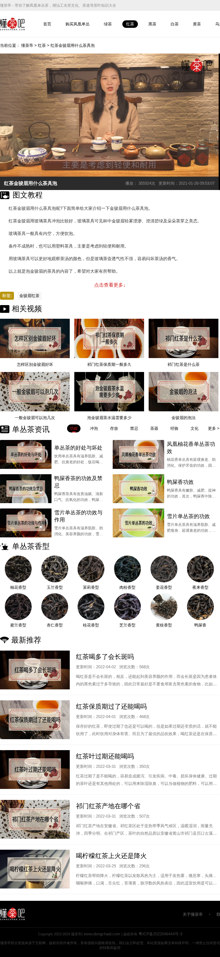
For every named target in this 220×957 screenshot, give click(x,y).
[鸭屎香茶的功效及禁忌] (26, 488)
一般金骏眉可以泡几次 (35, 417)
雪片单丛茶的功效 (188, 516)
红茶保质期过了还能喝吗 (111, 706)
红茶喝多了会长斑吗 (105, 656)
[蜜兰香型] (18, 606)
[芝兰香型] (127, 606)
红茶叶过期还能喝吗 (105, 756)
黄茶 (197, 24)
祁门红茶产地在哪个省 (108, 806)
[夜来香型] (200, 569)
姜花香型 (164, 587)
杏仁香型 (55, 625)
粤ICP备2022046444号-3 (160, 934)
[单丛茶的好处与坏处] (26, 454)
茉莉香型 (91, 587)
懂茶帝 (27, 45)
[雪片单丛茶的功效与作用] (26, 522)
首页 (47, 24)
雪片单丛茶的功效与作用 (78, 516)
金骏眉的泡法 (183, 417)
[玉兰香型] (54, 569)
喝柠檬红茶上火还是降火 (111, 855)
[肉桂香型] (127, 569)
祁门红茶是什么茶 (183, 364)
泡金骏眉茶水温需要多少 (109, 417)
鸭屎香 (200, 625)
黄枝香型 (164, 625)
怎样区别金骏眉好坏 (35, 364)
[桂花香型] (91, 606)
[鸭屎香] (200, 606)
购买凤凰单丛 (77, 24)
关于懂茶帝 (193, 914)
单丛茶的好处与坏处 (78, 448)
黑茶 (152, 24)
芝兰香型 (127, 625)
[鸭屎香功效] (138, 488)
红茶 (130, 24)
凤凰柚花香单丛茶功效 (191, 447)
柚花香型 (18, 587)
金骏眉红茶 (29, 295)
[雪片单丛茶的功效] (138, 522)
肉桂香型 (127, 587)
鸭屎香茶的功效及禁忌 (78, 481)
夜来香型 (200, 587)
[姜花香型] (164, 569)
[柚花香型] (18, 569)
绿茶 (108, 24)
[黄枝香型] (164, 606)
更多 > (213, 428)
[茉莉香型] (91, 569)
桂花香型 (91, 625)
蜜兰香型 (18, 625)
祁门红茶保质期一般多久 (109, 364)
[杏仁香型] (54, 606)
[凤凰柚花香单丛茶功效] (138, 454)
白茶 (175, 24)
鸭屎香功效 (180, 482)
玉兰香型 (55, 587)
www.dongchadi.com (102, 934)
